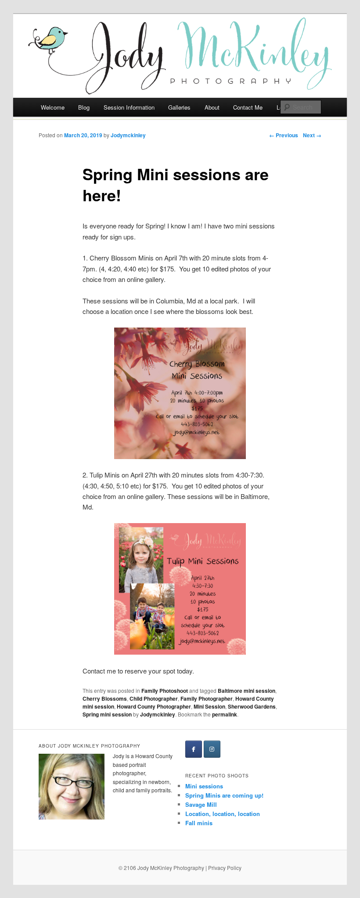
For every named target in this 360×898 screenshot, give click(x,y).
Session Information (129, 107)
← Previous (283, 135)
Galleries (179, 107)
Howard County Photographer (154, 706)
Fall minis (198, 823)
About (212, 107)
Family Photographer (206, 698)
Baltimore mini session (246, 691)
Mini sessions (204, 786)
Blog (84, 107)
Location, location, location (222, 813)
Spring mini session (107, 714)
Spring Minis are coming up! (224, 795)
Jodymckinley (128, 135)
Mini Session (209, 706)
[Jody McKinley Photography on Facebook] (193, 749)
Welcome (53, 107)
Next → (312, 135)
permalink (224, 714)
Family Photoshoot (164, 691)
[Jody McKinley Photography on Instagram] (212, 749)
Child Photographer (154, 698)
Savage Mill (201, 804)
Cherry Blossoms (105, 698)
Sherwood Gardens (252, 706)
